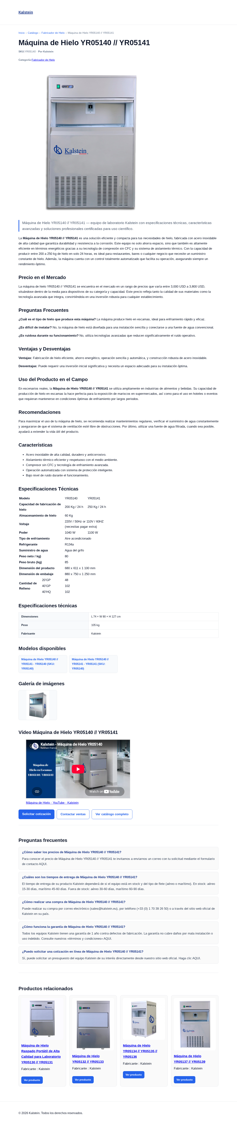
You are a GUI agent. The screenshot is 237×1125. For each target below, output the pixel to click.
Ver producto (32, 1080)
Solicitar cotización (36, 814)
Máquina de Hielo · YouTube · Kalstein (52, 802)
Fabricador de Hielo (43, 59)
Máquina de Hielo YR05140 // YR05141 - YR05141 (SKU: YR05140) (90, 664)
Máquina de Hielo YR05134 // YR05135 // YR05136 (140, 1051)
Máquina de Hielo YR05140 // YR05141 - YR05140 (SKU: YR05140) (39, 664)
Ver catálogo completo (112, 814)
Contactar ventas (73, 814)
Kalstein (26, 12)
